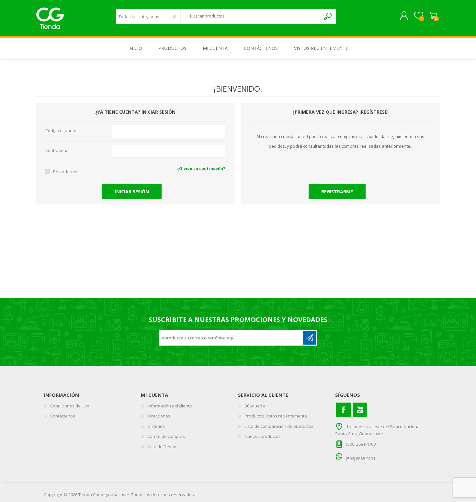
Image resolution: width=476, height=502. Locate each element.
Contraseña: (57, 150)
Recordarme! (65, 172)
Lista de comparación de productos (278, 426)
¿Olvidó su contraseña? (201, 168)
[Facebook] (343, 410)
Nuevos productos (262, 436)
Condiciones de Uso (69, 406)
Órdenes (156, 426)
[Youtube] (360, 410)
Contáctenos (62, 416)
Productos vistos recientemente (275, 416)
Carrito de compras (433, 16)
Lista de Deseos (163, 447)
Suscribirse (309, 338)
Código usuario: (60, 130)
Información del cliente (169, 406)
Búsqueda (328, 16)
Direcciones (158, 416)
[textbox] (250, 16)
